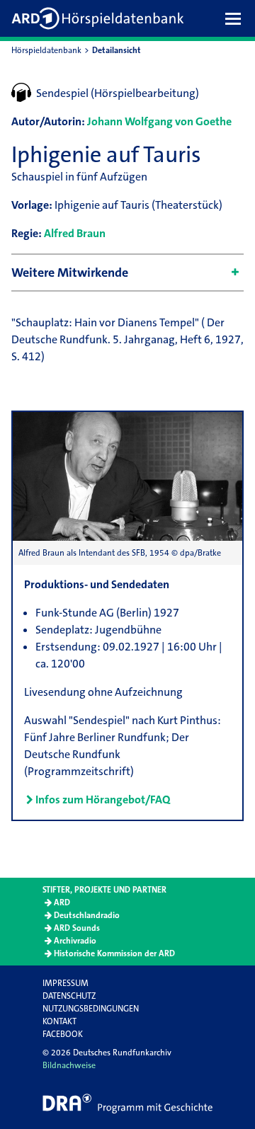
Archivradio (75, 940)
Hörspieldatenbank (46, 50)
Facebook (62, 1034)
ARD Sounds (77, 928)
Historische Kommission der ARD (114, 953)
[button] (236, 18)
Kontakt (59, 1021)
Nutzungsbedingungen (90, 1008)
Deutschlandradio (87, 915)
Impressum (65, 983)
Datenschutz (69, 996)
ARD (62, 902)
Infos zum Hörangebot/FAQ (102, 799)
